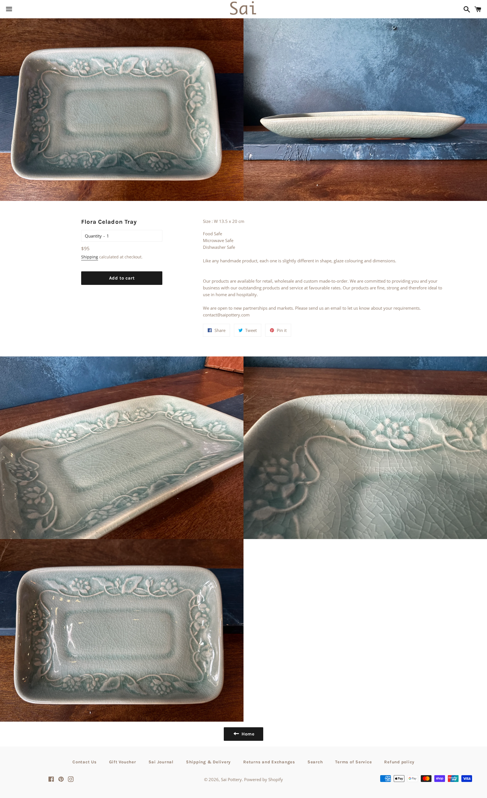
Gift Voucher (122, 761)
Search (315, 761)
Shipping (89, 257)
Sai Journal (161, 761)
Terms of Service (353, 761)
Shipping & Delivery (208, 761)
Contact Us (84, 761)
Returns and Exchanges (269, 761)
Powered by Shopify (263, 779)
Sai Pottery (231, 779)
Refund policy (399, 761)
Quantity (93, 236)
